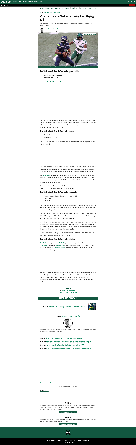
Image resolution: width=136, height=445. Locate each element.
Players (36, 2)
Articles (45, 12)
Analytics (24, 2)
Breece (72, 8)
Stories (15, 2)
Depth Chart (57, 8)
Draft (95, 8)
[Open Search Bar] (129, 2)
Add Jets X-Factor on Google (68, 292)
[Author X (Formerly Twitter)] (79, 316)
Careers (59, 440)
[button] (133, 2)
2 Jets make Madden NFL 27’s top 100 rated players (64, 338)
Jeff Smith (61, 243)
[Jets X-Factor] (6, 2)
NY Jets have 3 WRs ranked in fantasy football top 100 (65, 345)
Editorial (64, 440)
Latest (52, 8)
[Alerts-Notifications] (5, 5)
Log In (126, 5)
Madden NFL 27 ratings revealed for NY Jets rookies (67, 306)
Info (41, 2)
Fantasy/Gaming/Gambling (53, 12)
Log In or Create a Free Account (48, 383)
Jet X (41, 12)
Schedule (67, 8)
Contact (53, 440)
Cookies (79, 440)
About (48, 440)
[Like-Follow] (8, 5)
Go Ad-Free (132, 5)
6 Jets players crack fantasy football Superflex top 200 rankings (68, 348)
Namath (90, 8)
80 (80, 8)
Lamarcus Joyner (59, 247)
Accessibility (86, 440)
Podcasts (30, 2)
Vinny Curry (44, 245)
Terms (74, 440)
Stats (77, 8)
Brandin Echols (45, 243)
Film (20, 2)
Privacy (70, 440)
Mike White (46, 175)
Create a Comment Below (68, 290)
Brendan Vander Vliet (53, 28)
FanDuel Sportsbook (54, 82)
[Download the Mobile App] (2, 5)
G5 (62, 8)
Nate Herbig (60, 245)
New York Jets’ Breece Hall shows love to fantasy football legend (68, 341)
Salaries (84, 8)
